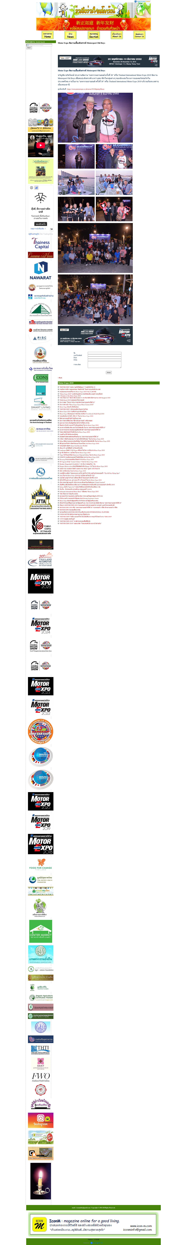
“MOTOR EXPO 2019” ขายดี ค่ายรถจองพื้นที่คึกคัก (75, 521)
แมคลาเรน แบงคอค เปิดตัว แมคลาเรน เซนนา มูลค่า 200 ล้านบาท (80, 468)
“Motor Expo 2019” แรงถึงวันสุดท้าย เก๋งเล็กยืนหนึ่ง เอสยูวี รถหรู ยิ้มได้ (81, 394)
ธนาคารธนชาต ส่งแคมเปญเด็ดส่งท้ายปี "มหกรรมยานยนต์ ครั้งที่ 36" (80, 430)
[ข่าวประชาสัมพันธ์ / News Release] (70, 35)
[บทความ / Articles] (93, 35)
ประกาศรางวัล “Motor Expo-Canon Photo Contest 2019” (77, 404)
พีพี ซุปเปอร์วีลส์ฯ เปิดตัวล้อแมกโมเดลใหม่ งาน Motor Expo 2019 (79, 443)
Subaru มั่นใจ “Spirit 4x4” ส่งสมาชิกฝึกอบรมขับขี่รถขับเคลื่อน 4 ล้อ (80, 487)
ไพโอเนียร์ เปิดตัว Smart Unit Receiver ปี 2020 (73, 446)
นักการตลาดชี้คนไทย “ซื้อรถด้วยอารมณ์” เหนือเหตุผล (76, 420)
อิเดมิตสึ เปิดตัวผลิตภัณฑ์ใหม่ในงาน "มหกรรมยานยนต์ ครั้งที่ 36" (79, 436)
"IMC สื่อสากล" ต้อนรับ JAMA (69, 494)
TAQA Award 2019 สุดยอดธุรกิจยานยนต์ (72, 400)
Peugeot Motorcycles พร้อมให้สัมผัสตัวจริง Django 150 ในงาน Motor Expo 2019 (83, 466)
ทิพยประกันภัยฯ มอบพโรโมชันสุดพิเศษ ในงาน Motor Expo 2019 (79, 425)
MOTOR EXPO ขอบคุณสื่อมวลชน (70, 510)
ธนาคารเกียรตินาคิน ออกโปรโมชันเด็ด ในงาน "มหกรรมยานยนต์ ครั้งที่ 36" (82, 427)
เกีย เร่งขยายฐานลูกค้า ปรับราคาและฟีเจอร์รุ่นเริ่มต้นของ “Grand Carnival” (82, 482)
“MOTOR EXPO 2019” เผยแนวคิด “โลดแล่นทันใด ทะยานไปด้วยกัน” (80, 523)
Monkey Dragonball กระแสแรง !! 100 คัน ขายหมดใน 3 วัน (77, 464)
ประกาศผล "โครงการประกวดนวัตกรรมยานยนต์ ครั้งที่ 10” (77, 402)
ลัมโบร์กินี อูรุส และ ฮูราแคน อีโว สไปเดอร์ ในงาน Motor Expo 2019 (81, 480)
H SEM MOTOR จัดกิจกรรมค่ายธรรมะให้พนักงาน (75, 514)
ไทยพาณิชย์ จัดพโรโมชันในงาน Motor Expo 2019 (75, 432)
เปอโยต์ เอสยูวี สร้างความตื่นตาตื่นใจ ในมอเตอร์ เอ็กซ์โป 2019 (79, 478)
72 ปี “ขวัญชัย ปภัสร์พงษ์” (67, 519)
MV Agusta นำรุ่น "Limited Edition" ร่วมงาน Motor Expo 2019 (78, 462)
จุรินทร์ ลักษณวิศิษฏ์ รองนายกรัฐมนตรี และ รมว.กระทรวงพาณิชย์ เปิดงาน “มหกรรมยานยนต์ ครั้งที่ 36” (90, 503)
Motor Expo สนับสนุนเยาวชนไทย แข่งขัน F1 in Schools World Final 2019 (82, 414)
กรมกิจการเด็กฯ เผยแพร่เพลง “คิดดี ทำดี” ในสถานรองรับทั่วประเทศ (80, 389)
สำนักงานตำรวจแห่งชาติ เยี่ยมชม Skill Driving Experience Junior (79, 498)
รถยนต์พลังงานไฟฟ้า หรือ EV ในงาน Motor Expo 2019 (76, 416)
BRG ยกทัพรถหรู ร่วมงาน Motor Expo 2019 (73, 471)
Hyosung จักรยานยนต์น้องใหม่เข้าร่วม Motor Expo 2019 (77, 459)
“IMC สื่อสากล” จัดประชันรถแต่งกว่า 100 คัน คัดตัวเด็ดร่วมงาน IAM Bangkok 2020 (85, 398)
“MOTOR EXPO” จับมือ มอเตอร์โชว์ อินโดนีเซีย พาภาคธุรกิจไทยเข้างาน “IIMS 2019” (86, 516)
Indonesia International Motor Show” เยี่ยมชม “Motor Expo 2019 (79, 491)
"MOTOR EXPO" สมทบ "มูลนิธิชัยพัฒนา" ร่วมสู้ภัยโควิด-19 (77, 387)
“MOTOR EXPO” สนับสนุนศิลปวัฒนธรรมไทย (74, 409)
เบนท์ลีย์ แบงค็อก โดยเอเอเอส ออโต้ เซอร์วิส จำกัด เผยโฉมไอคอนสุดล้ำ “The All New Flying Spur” (90, 473)
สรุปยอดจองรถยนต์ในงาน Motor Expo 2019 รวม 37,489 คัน (78, 391)
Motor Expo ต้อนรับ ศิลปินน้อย (69, 407)
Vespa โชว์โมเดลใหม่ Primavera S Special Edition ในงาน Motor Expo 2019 (82, 455)
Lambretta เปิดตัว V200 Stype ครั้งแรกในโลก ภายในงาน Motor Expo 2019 (82, 450)
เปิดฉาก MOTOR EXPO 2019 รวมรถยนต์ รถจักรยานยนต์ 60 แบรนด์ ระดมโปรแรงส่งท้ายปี (87, 505)
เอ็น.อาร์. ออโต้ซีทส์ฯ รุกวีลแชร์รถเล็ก (71, 448)
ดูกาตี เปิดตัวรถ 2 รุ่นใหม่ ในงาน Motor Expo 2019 (75, 452)
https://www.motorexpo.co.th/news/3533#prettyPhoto (85, 89)
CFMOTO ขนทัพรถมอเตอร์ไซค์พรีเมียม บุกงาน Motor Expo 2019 (79, 457)
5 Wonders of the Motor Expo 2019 (70, 396)
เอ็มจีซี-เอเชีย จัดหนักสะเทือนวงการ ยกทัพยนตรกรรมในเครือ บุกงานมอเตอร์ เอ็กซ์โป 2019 (87, 484)
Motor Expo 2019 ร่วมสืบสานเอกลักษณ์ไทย (73, 411)
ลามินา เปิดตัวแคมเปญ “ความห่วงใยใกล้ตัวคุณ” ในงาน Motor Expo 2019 (82, 439)
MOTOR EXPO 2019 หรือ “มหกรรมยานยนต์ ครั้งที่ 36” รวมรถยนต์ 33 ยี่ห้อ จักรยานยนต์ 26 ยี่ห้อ (88, 507)
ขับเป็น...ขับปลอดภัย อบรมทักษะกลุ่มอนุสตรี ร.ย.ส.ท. (76, 489)
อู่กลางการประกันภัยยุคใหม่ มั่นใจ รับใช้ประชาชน (74, 423)
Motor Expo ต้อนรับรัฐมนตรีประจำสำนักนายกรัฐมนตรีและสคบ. (79, 500)
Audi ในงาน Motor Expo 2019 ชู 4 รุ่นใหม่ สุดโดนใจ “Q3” (77, 475)
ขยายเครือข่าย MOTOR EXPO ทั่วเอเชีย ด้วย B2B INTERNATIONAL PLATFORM (84, 512)
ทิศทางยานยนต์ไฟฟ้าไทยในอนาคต (70, 418)
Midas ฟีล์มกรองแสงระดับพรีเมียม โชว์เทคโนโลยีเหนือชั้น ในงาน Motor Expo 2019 (85, 441)
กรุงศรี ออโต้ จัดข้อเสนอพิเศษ (69, 434)
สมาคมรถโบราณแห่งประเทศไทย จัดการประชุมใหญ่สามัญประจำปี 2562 (81, 496)
